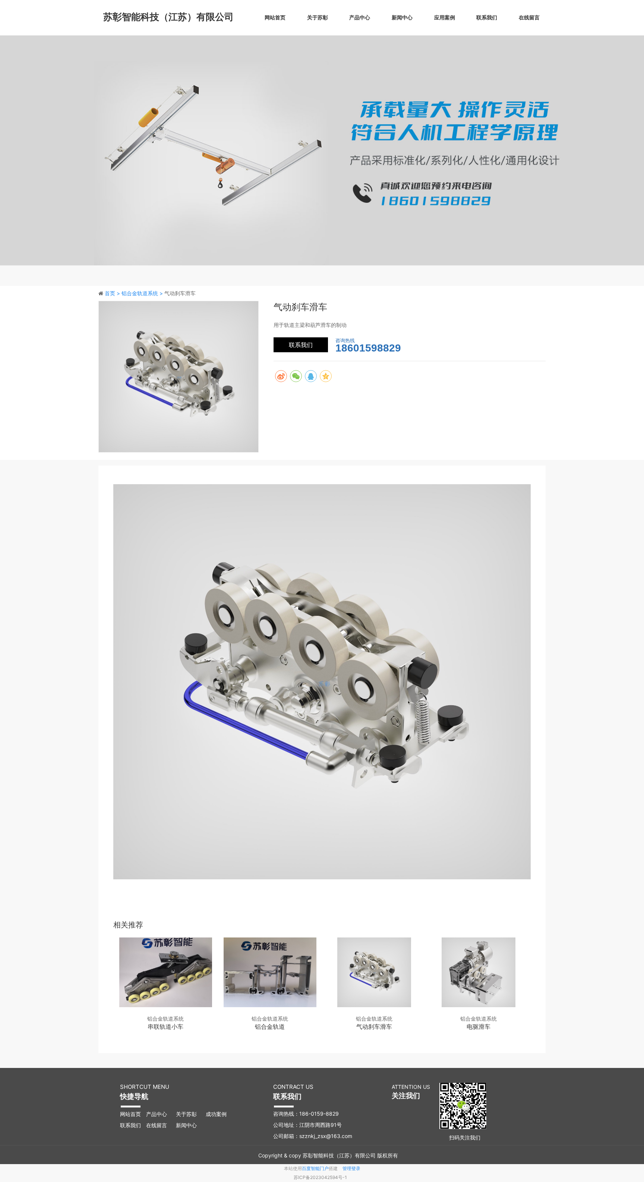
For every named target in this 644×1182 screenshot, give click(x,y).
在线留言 (529, 17)
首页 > (113, 293)
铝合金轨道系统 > (142, 293)
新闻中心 (402, 17)
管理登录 (351, 1168)
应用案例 (444, 17)
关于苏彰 (317, 17)
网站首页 (275, 17)
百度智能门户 (315, 1168)
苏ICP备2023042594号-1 (320, 1177)
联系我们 (486, 17)
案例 (221, 1114)
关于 (181, 1114)
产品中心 (359, 17)
